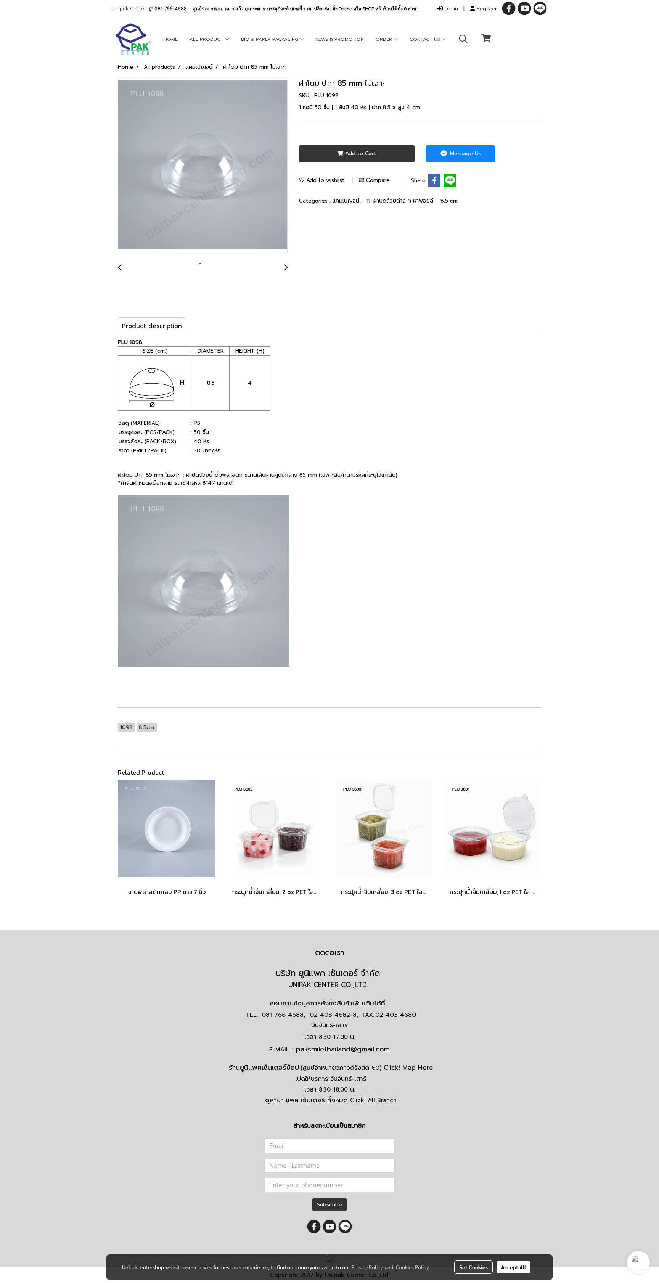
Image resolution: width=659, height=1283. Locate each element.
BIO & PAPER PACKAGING (270, 39)
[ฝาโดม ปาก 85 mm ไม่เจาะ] (202, 166)
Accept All (513, 1267)
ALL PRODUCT (207, 39)
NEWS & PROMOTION (339, 39)
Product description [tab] (152, 326)
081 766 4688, (283, 1014)
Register (486, 8)
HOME (171, 39)
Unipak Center (130, 8)
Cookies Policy (412, 1267)
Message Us (464, 154)
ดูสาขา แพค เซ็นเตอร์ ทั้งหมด (331, 1100)
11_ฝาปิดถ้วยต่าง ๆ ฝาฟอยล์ (400, 201)
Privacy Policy (367, 1267)
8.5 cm (449, 201)
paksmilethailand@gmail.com (343, 1049)
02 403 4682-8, (334, 1014)
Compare (377, 180)
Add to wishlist (324, 180)
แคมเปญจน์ (347, 201)
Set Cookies (473, 1267)
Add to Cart (359, 154)
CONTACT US (426, 39)
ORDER (385, 39)
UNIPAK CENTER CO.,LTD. (329, 985)
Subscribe (329, 1205)
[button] (463, 39)
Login (450, 8)
